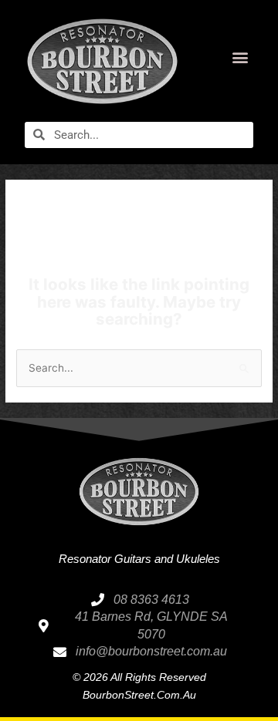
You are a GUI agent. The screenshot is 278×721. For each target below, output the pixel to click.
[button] (240, 57)
